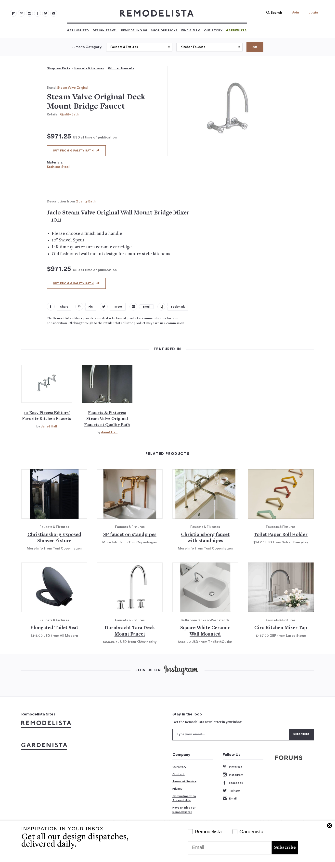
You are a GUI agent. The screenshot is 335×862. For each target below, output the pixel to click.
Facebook (236, 782)
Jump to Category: (87, 47)
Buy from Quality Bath (73, 150)
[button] (273, 12)
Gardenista (236, 30)
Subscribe (285, 847)
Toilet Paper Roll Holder (281, 534)
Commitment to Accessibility (184, 798)
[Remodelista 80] (21, 13)
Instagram (236, 774)
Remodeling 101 (134, 30)
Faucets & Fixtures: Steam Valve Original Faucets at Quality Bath (107, 419)
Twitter (234, 790)
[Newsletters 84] (53, 13)
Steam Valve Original (72, 87)
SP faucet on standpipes (129, 534)
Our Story (213, 30)
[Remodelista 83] (45, 13)
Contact (178, 774)
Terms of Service (184, 781)
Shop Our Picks (164, 30)
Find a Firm (190, 30)
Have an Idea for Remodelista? (183, 809)
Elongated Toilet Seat (54, 628)
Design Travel (105, 30)
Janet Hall (49, 426)
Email (233, 798)
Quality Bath (69, 114)
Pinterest (235, 766)
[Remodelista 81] (29, 13)
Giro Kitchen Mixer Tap (280, 628)
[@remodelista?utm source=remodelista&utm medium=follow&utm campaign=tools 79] (13, 13)
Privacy (177, 788)
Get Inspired (78, 30)
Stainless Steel (58, 166)
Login (313, 12)
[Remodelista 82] (37, 13)
